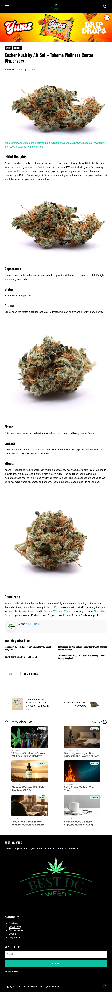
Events (12, 933)
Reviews (8, 48)
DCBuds (33, 624)
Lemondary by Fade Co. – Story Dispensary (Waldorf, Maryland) (28, 648)
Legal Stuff (15, 937)
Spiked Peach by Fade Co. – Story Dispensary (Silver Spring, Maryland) (81, 657)
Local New (14, 926)
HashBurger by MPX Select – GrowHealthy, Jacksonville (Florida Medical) (82, 648)
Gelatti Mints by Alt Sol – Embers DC (21, 656)
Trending (17, 48)
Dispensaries (16, 930)
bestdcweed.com (31, 986)
